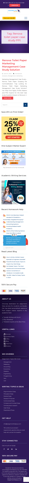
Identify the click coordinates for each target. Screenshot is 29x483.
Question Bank (10, 336)
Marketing (19, 76)
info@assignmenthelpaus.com (12, 424)
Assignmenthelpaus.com (14, 480)
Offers (7, 339)
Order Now (9, 343)
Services (8, 334)
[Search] (26, 105)
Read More (7, 98)
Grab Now (14, 5)
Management (12, 76)
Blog (7, 341)
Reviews (8, 346)
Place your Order (8, 18)
